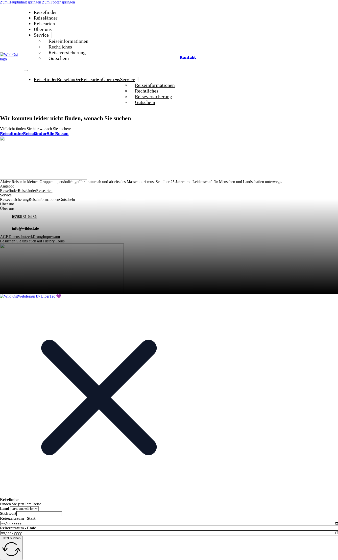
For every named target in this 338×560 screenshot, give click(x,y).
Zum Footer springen (58, 2)
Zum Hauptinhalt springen (20, 2)
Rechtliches (60, 46)
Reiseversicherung (67, 52)
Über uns (43, 29)
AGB (4, 236)
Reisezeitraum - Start (17, 518)
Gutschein (58, 58)
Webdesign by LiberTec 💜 (39, 296)
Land (4, 508)
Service (41, 35)
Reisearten (44, 23)
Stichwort (8, 513)
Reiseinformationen (68, 41)
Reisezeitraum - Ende (18, 528)
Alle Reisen (58, 133)
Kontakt (188, 57)
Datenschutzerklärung (26, 236)
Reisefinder (45, 12)
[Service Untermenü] (51, 35)
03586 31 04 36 (24, 216)
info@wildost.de (25, 228)
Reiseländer (45, 18)
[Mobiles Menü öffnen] (26, 70)
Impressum (51, 236)
